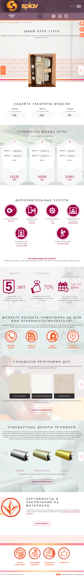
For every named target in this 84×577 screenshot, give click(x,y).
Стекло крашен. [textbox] (46, 151)
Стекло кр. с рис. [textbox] (46, 156)
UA (45, 16)
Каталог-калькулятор (13, 22)
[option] (42, 70)
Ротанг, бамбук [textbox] (74, 151)
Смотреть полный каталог (42, 410)
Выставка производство (73, 347)
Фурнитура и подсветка (49, 564)
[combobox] (18, 151)
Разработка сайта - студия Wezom (72, 574)
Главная (3, 22)
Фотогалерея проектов (35, 564)
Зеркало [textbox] (18, 151)
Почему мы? (64, 563)
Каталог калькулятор (20, 564)
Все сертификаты (42, 523)
